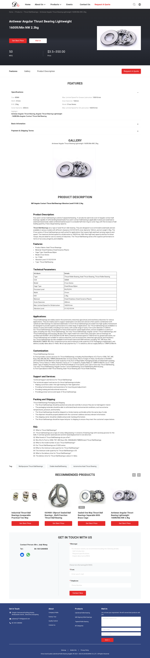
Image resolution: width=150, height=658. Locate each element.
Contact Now (78, 593)
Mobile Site (73, 650)
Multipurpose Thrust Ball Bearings (31, 466)
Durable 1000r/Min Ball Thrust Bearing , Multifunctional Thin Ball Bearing (58, 515)
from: (72, 569)
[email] (22, 555)
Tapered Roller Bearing (82, 621)
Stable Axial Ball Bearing (58, 466)
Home (11, 12)
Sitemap (63, 650)
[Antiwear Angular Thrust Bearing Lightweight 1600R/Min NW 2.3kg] (119, 38)
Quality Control (53, 621)
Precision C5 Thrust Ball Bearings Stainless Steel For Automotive (24, 515)
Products (18, 12)
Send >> (107, 640)
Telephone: (74, 581)
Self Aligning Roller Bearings (83, 617)
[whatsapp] (28, 555)
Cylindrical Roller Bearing (82, 613)
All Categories (79, 626)
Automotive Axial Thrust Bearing (84, 466)
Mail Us (38, 41)
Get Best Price (18, 41)
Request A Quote (131, 71)
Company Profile (53, 612)
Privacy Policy (85, 650)
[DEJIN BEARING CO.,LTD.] (16, 4)
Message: (74, 544)
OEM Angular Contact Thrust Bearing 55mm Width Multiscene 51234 (124, 515)
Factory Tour (52, 617)
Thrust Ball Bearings (31, 12)
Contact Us (52, 625)
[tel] (34, 555)
